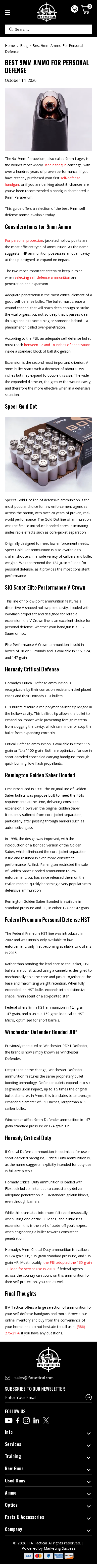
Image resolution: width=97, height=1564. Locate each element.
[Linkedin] (36, 1420)
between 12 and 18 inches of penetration (57, 344)
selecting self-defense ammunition (42, 277)
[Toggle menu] (7, 12)
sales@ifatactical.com (33, 1378)
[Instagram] (26, 1420)
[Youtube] (8, 1420)
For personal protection (24, 240)
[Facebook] (17, 1420)
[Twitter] (46, 1420)
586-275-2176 (74, 9)
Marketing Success (60, 1548)
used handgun (55, 165)
